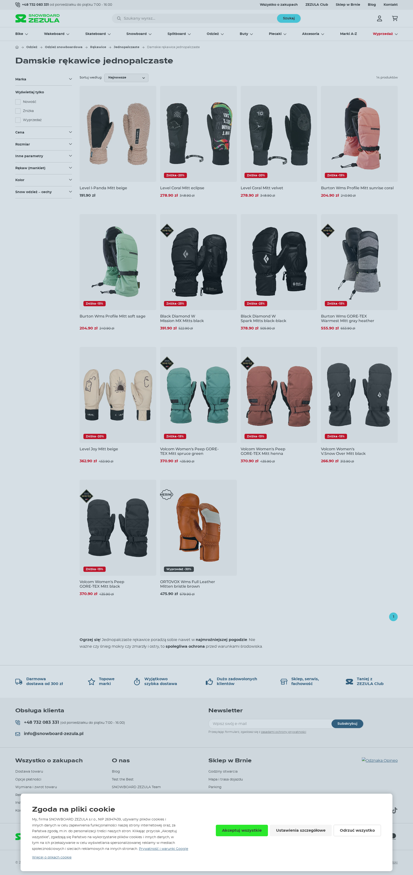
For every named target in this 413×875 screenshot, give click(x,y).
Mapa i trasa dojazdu (225, 779)
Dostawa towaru (29, 771)
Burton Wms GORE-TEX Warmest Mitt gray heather (347, 318)
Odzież (213, 34)
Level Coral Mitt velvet (262, 188)
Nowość (29, 102)
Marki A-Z (348, 34)
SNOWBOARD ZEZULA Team (136, 787)
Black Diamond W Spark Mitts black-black (263, 318)
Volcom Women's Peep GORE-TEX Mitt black (102, 584)
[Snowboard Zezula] (37, 18)
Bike (19, 34)
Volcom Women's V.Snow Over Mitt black (343, 451)
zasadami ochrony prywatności (283, 731)
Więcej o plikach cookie (51, 857)
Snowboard (136, 34)
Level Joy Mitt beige (99, 449)
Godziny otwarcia (223, 771)
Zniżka (28, 111)
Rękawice (98, 47)
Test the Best (123, 779)
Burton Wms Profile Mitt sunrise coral (357, 188)
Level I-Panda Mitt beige (103, 188)
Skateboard (95, 34)
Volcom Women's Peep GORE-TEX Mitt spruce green (189, 451)
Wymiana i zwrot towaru (36, 787)
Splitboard (177, 34)
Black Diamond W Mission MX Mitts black (182, 318)
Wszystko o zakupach (279, 4)
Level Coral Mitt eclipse (182, 188)
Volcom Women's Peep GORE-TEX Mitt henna (263, 451)
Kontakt (391, 4)
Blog (372, 4)
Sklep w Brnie (348, 4)
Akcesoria (310, 34)
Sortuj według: (91, 77)
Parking (215, 787)
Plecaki (275, 34)
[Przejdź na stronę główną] (17, 47)
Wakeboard (54, 34)
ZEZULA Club (316, 4)
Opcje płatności (28, 779)
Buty (244, 34)
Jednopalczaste (126, 47)
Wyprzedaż (383, 34)
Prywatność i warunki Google (163, 849)
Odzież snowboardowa (63, 47)
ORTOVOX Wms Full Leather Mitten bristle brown (187, 584)
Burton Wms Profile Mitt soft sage (113, 316)
